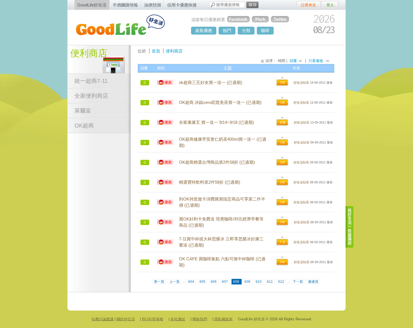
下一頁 (298, 282)
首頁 (156, 51)
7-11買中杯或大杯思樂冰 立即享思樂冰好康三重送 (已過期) (221, 242)
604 (191, 282)
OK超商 (84, 125)
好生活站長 (301, 82)
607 (225, 282)
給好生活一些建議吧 (350, 227)
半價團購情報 (125, 5)
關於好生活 (126, 319)
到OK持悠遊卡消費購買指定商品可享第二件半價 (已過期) (222, 202)
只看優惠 (315, 61)
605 (202, 282)
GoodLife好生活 (91, 5)
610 (259, 282)
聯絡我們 (199, 319)
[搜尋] (252, 5)
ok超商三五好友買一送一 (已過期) (210, 82)
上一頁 (174, 282)
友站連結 (178, 319)
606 (214, 282)
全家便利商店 (91, 96)
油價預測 (152, 5)
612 (281, 282)
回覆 (293, 61)
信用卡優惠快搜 (182, 5)
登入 (330, 5)
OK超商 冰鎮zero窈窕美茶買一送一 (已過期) (220, 102)
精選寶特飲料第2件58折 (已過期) (209, 182)
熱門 (227, 30)
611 (270, 282)
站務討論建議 (103, 319)
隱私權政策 (223, 319)
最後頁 (313, 282)
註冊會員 (308, 5)
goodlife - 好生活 (126, 27)
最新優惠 (203, 30)
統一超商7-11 (91, 81)
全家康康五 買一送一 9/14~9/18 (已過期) (216, 122)
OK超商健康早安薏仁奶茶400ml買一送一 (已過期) (222, 142)
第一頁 (159, 282)
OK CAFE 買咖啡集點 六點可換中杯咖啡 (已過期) (222, 262)
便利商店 (88, 53)
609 (247, 282)
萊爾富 (82, 111)
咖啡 (265, 30)
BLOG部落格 (152, 319)
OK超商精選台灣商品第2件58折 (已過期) (217, 162)
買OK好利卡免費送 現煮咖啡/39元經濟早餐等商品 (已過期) (221, 222)
